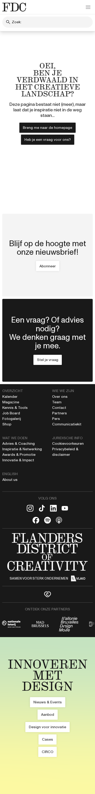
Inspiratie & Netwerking (22, 449)
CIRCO (47, 752)
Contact (59, 407)
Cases (47, 739)
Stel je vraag (47, 360)
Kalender (10, 396)
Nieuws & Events (47, 702)
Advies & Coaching (19, 443)
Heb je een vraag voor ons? (47, 139)
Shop (6, 424)
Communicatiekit (66, 424)
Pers (56, 418)
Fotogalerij (11, 418)
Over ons (60, 396)
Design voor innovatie (47, 727)
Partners (59, 413)
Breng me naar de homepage (47, 127)
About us (10, 479)
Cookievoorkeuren (68, 443)
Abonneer (47, 266)
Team (57, 402)
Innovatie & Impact (18, 460)
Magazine (10, 402)
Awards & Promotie (19, 454)
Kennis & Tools (15, 407)
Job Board (11, 413)
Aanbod (47, 714)
